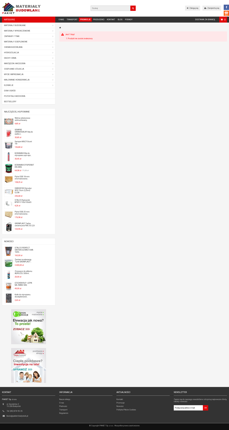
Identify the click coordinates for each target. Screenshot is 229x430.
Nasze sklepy (64, 399)
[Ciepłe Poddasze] (28, 349)
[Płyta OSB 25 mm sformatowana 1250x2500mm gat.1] (8, 219)
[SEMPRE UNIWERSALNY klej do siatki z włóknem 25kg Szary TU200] (8, 137)
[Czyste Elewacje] (28, 310)
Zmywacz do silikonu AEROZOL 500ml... (23, 272)
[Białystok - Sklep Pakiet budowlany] (21, 13)
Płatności (63, 406)
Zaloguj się (193, 8)
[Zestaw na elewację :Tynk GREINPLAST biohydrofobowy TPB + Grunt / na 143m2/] (8, 267)
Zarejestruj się (213, 8)
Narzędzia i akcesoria (14, 63)
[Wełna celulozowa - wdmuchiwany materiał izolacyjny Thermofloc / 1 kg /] (8, 125)
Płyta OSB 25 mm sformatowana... (22, 213)
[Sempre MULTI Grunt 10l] (8, 149)
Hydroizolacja (11, 53)
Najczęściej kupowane (17, 111)
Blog (120, 19)
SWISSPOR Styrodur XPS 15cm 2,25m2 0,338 (23, 190)
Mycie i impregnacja (13, 74)
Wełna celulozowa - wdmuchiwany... (23, 119)
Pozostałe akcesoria (14, 96)
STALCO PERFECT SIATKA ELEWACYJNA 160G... (24, 250)
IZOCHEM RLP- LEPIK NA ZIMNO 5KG (23, 284)
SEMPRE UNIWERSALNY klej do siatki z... (24, 132)
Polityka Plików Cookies (126, 410)
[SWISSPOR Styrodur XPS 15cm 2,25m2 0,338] (8, 196)
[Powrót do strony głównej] (60, 28)
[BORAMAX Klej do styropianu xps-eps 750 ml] (8, 161)
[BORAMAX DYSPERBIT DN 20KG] (8, 172)
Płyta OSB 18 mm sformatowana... (22, 178)
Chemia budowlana (13, 47)
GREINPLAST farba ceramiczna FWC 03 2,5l (25, 224)
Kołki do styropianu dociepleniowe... (22, 296)
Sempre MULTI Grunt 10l (23, 142)
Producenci (98, 19)
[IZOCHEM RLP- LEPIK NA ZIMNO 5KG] (8, 290)
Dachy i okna (10, 58)
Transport (72, 19)
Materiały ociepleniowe (15, 42)
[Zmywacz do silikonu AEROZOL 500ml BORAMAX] (8, 279)
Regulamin (63, 413)
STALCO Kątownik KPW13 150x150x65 (23, 201)
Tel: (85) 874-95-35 (15, 411)
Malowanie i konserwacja (17, 80)
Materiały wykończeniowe (17, 31)
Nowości (9, 241)
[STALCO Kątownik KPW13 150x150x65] (8, 207)
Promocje (85, 19)
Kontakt (111, 19)
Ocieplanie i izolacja (14, 69)
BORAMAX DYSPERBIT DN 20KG (24, 166)
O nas (61, 19)
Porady (129, 19)
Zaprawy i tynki (11, 36)
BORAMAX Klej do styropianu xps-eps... (23, 154)
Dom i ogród (10, 91)
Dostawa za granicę (205, 19)
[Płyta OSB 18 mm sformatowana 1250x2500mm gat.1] (8, 184)
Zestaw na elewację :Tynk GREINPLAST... (23, 260)
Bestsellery (10, 101)
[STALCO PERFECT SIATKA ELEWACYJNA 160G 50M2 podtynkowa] (8, 255)
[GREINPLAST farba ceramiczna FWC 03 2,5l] (8, 231)
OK (205, 408)
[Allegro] (226, 13)
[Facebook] (226, 7)
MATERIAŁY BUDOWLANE (15, 25)
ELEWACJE (8, 85)
